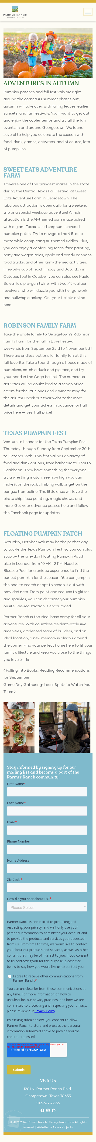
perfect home (53, 645)
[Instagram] (48, 1110)
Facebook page (24, 512)
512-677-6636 (48, 1103)
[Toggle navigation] (88, 12)
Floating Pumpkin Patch (62, 556)
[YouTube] (53, 1110)
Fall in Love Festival (56, 341)
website (59, 398)
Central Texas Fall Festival (46, 191)
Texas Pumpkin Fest (69, 441)
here (17, 412)
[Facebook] (42, 1110)
